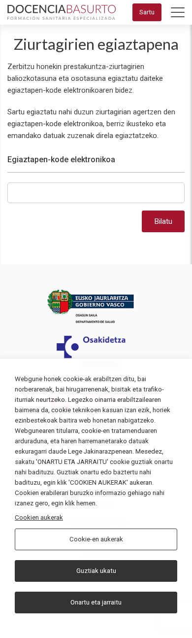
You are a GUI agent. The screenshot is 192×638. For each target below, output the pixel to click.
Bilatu (163, 221)
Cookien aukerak (39, 517)
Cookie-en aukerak (96, 539)
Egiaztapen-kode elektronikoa (61, 159)
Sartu (147, 12)
